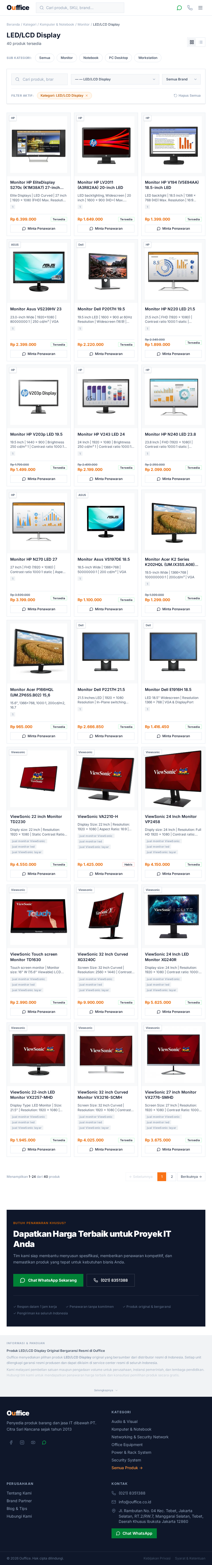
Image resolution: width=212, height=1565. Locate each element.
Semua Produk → (127, 1467)
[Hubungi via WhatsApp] (179, 8)
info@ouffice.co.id (135, 1501)
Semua (44, 58)
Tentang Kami (19, 1493)
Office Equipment (127, 1444)
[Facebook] (11, 1442)
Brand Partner (19, 1500)
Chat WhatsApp (137, 1533)
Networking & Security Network (140, 1436)
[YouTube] (33, 1442)
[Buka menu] (200, 8)
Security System (126, 1460)
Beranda (13, 24)
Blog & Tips (17, 1508)
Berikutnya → (191, 1177)
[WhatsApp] (44, 1442)
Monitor (84, 24)
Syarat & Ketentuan (190, 1558)
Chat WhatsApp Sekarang (52, 1280)
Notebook (91, 58)
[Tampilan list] (201, 42)
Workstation (147, 58)
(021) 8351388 (114, 1280)
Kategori (29, 24)
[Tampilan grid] (192, 42)
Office (18, 7)
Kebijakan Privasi (157, 1558)
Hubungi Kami (19, 1516)
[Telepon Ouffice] (190, 8)
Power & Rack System (131, 1452)
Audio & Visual (124, 1421)
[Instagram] (22, 1442)
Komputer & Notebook (57, 24)
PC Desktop (118, 58)
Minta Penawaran (41, 228)
